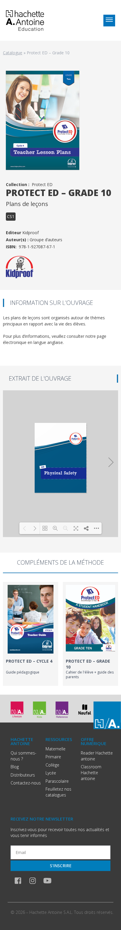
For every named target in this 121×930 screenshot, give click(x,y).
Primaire (53, 756)
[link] (30, 634)
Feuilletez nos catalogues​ (58, 792)
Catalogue (12, 52)
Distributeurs (23, 775)
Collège (52, 765)
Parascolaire (57, 781)
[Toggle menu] (109, 20)
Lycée (51, 773)
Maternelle (55, 749)
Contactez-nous (26, 783)
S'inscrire (60, 865)
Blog (15, 766)
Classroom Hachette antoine (91, 772)
